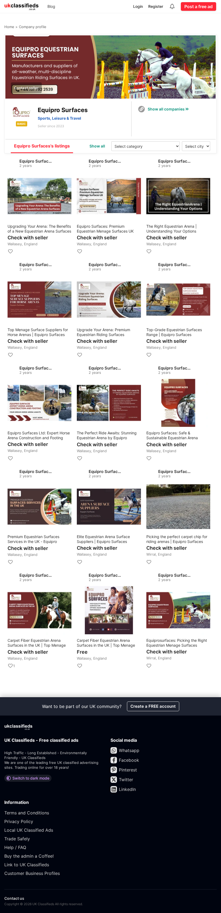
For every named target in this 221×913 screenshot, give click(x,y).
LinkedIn (127, 789)
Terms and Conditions (26, 812)
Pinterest (128, 770)
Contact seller (26, 88)
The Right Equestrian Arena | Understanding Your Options (171, 228)
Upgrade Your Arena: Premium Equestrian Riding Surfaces (103, 332)
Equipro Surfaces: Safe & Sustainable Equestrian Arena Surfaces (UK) (172, 436)
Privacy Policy (18, 821)
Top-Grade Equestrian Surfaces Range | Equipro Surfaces (174, 332)
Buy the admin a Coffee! (29, 856)
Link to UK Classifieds (26, 864)
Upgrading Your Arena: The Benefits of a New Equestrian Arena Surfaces (39, 228)
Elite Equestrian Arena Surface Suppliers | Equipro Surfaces (103, 539)
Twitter (126, 779)
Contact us (14, 898)
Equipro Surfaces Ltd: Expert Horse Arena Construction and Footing (39, 435)
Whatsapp (129, 750)
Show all (97, 146)
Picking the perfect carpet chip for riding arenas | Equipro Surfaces (176, 539)
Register (155, 6)
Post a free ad (198, 6)
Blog (51, 6)
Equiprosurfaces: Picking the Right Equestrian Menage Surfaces (176, 642)
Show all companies (166, 109)
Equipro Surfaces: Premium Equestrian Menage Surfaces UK (105, 228)
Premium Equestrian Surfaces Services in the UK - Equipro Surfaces (33, 539)
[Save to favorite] (10, 251)
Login (138, 6)
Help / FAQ (15, 847)
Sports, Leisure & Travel (59, 118)
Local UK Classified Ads (28, 830)
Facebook (129, 760)
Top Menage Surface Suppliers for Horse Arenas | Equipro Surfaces (38, 332)
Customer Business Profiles (32, 873)
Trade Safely (17, 838)
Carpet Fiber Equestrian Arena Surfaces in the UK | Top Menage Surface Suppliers (37, 643)
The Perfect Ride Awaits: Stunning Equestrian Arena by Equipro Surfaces (107, 436)
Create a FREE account (153, 706)
